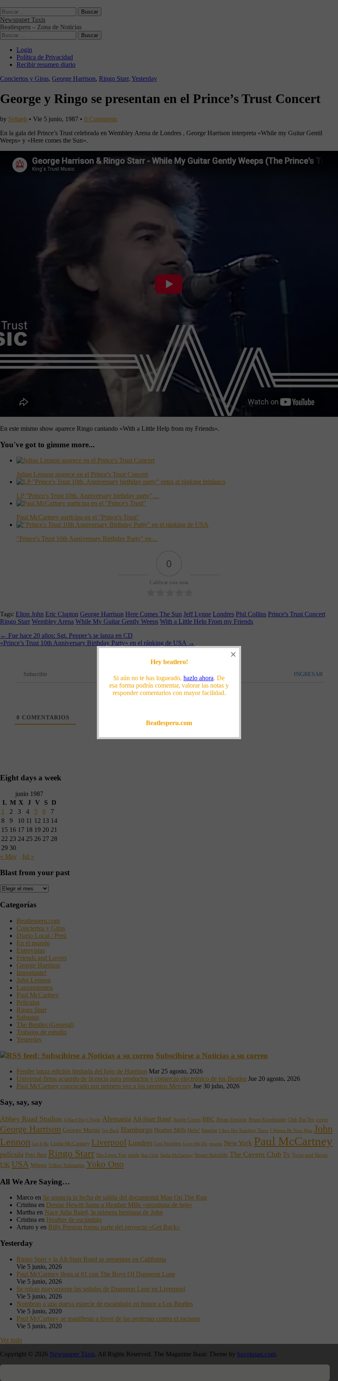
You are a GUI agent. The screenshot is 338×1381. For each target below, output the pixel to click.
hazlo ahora (198, 677)
